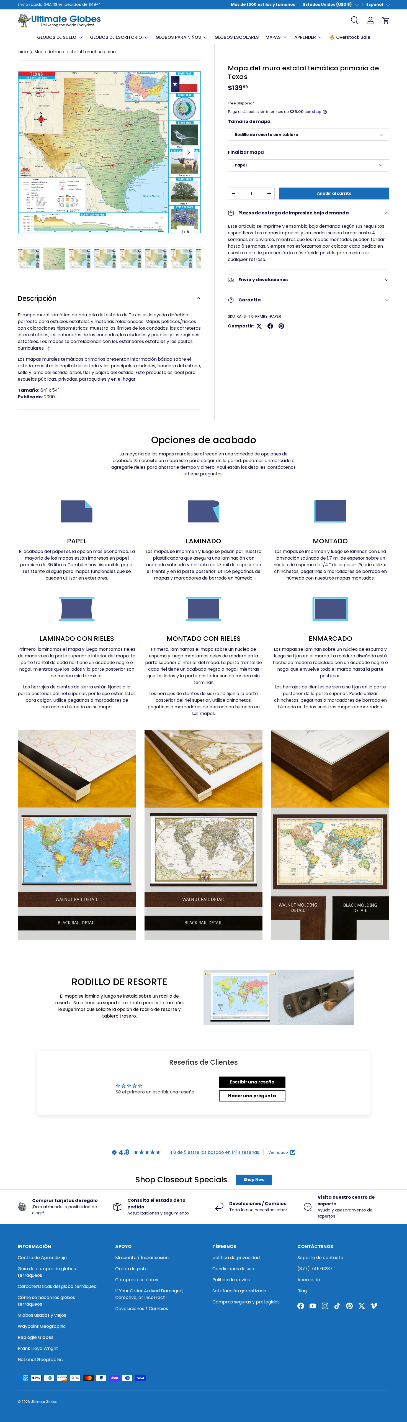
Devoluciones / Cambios (141, 1308)
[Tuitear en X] (259, 326)
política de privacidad (236, 1257)
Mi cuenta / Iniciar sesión (142, 1257)
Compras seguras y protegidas (246, 1302)
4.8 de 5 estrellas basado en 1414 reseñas (214, 1152)
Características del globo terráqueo (57, 1286)
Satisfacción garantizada (239, 1291)
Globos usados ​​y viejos (42, 1315)
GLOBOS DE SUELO (56, 37)
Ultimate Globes (44, 1401)
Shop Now (254, 1179)
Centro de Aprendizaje (42, 1257)
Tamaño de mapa (249, 121)
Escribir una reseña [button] (252, 1082)
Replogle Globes (35, 1337)
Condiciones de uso (233, 1268)
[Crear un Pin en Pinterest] (281, 326)
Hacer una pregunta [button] (252, 1096)
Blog (302, 1291)
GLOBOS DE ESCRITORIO (116, 37)
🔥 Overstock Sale (349, 37)
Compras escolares (136, 1280)
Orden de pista (131, 1268)
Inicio (23, 52)
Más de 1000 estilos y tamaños (263, 4)
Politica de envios (231, 1280)
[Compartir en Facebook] (270, 326)
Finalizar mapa (246, 152)
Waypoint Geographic (42, 1326)
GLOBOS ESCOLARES (237, 37)
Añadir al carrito (334, 193)
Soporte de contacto (320, 1257)
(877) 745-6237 (315, 1268)
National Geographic (40, 1359)
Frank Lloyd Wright (38, 1348)
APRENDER (305, 37)
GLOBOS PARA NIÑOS (178, 37)
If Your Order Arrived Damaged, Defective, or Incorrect (149, 1294)
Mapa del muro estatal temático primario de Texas (77, 52)
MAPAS (273, 37)
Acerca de (308, 1280)
